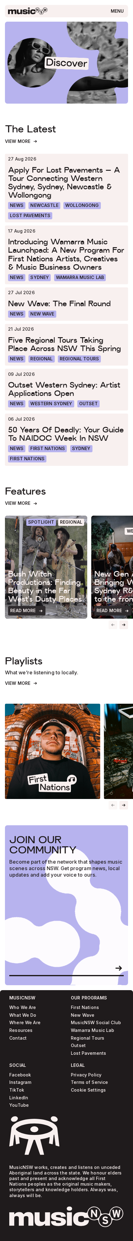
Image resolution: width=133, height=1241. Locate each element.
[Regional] (41, 359)
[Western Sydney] (51, 403)
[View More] (21, 141)
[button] (123, 624)
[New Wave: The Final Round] (66, 303)
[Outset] (88, 403)
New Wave (82, 1015)
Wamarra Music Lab (92, 1030)
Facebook (20, 1075)
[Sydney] (39, 277)
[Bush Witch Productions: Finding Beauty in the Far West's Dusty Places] (46, 567)
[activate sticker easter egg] (34, 1135)
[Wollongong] (82, 205)
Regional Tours (87, 1038)
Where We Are (25, 1022)
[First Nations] (27, 458)
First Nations (85, 1007)
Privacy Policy (86, 1075)
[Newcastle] (44, 205)
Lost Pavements (88, 1053)
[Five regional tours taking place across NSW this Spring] (66, 344)
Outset (78, 1045)
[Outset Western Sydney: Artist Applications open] (66, 389)
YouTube (19, 1105)
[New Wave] (42, 314)
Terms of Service (89, 1082)
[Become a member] (119, 968)
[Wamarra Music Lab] (80, 277)
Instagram (20, 1082)
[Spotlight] (41, 522)
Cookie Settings (88, 1090)
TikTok (16, 1090)
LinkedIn (18, 1098)
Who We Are (22, 1007)
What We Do (22, 1015)
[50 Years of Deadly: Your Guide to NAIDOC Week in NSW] (66, 434)
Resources (20, 1030)
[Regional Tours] (79, 359)
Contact (18, 1038)
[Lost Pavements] (30, 215)
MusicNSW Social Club (96, 1022)
